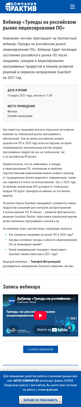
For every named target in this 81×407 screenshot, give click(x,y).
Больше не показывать (41, 400)
